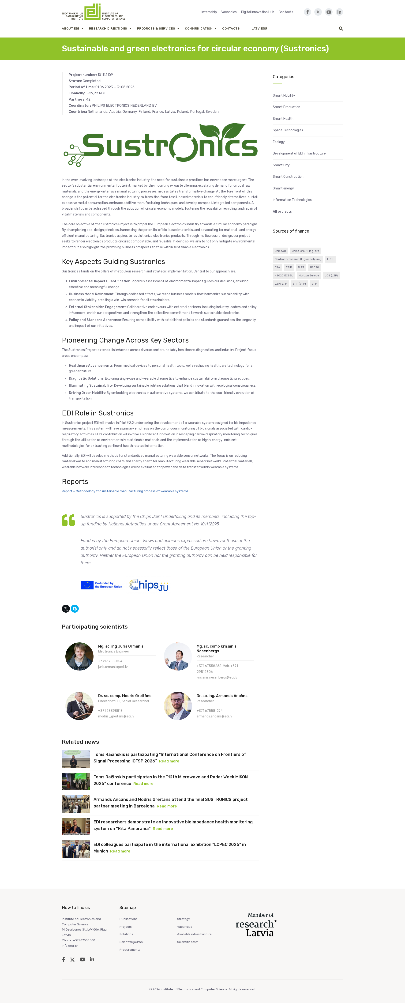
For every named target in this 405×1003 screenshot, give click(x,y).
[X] (66, 609)
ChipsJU (280, 251)
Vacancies (229, 12)
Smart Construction (288, 177)
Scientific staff (187, 942)
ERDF (330, 259)
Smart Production (286, 107)
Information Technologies (292, 200)
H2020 (314, 267)
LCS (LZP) (331, 275)
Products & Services (156, 28)
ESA (277, 267)
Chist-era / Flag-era (305, 251)
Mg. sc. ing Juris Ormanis (120, 646)
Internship (209, 12)
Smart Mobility (284, 96)
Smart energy (283, 188)
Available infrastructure (194, 934)
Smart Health (283, 119)
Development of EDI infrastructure (299, 153)
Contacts (286, 12)
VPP (314, 283)
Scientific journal (131, 942)
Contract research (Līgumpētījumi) (298, 259)
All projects (282, 212)
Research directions (108, 28)
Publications (129, 919)
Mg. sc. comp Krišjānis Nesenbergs (216, 648)
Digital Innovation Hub (257, 12)
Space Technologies (288, 130)
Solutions (126, 934)
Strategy (183, 919)
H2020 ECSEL (284, 275)
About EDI (70, 28)
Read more (169, 761)
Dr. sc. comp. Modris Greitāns (124, 696)
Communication (198, 28)
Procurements (130, 949)
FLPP (301, 267)
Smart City (281, 165)
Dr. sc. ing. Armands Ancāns (222, 696)
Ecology (279, 142)
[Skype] (75, 609)
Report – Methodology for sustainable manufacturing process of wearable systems (125, 491)
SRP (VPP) (299, 283)
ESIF (289, 267)
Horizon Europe (309, 275)
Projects (126, 926)
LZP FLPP (281, 283)
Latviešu (259, 28)
